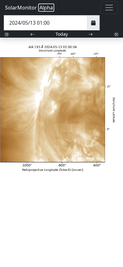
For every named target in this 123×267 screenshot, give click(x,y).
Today (62, 34)
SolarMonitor (29, 7)
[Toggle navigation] (109, 7)
